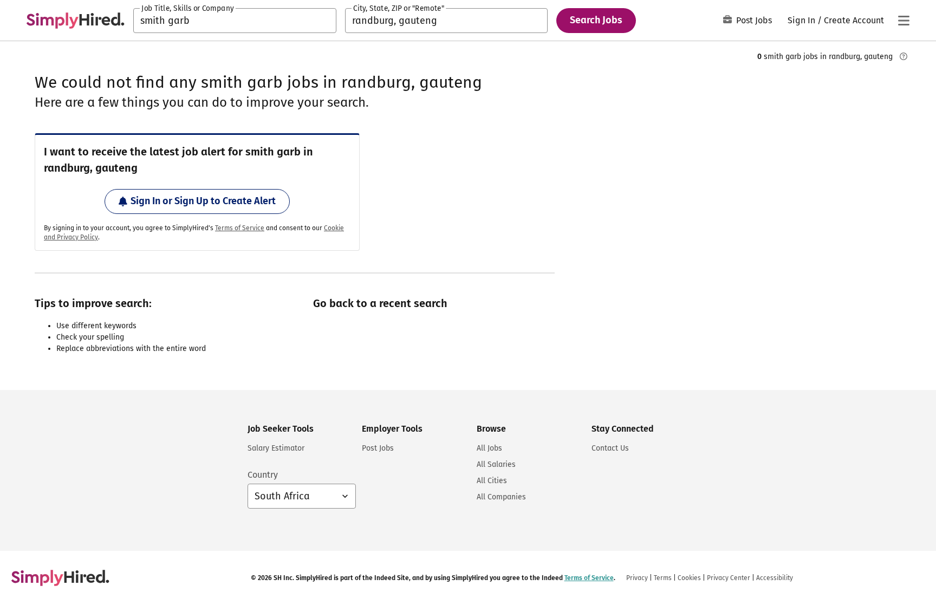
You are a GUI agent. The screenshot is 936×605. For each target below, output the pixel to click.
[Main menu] (903, 20)
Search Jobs (596, 20)
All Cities (492, 480)
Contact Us (610, 448)
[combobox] (234, 20)
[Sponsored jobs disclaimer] (903, 56)
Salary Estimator (276, 448)
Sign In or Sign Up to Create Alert (203, 201)
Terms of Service (239, 228)
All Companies (501, 497)
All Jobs (489, 448)
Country (263, 475)
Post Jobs (754, 20)
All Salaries (496, 464)
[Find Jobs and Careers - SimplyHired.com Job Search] (75, 20)
